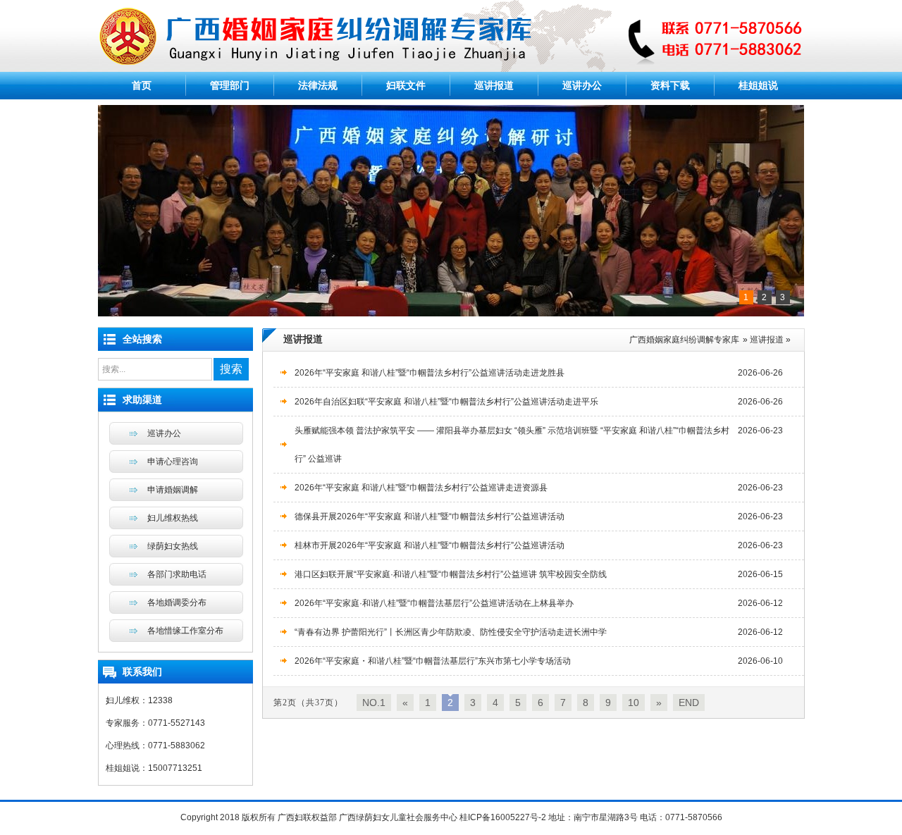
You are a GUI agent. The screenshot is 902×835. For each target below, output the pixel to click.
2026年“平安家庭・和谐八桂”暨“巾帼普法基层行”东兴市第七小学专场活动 (433, 661)
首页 (142, 85)
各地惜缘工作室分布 (185, 631)
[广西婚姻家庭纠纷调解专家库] (451, 69)
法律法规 (318, 85)
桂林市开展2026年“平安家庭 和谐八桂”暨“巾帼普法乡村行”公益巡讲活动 (429, 545)
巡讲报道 (494, 85)
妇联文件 (406, 85)
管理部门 (229, 85)
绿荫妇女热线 (172, 546)
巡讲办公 (582, 85)
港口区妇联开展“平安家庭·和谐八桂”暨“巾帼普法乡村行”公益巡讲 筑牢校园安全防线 (451, 574)
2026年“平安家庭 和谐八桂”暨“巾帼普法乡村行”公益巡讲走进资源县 (421, 488)
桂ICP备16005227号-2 (502, 817)
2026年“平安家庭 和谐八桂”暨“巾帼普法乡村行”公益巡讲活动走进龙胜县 (429, 373)
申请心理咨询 (172, 461)
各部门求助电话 (176, 574)
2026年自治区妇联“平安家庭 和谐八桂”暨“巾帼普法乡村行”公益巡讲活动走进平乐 (446, 402)
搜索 (231, 369)
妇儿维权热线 (172, 518)
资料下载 (670, 85)
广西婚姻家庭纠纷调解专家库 (684, 340)
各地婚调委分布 (176, 602)
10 (633, 702)
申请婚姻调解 (172, 490)
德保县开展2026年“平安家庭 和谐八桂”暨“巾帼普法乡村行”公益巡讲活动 (429, 516)
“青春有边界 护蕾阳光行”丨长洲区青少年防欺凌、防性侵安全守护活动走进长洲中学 (451, 632)
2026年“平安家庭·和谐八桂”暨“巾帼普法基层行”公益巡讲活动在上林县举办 (434, 603)
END (689, 702)
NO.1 (373, 702)
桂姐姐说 (758, 85)
